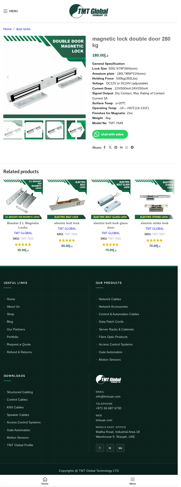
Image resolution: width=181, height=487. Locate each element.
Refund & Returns (19, 352)
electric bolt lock (66, 223)
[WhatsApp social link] (126, 147)
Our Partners (16, 329)
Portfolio (12, 337)
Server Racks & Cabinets (116, 329)
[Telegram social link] (132, 147)
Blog (10, 321)
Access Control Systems (116, 344)
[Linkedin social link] (121, 147)
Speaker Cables (18, 415)
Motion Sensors (110, 359)
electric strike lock (154, 223)
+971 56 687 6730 (108, 408)
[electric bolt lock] (67, 199)
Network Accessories (113, 306)
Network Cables (110, 299)
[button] (7, 77)
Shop (10, 314)
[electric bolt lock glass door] (111, 199)
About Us (13, 306)
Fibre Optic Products (113, 337)
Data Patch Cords (111, 321)
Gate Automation (110, 352)
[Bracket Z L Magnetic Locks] (23, 199)
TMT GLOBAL (23, 233)
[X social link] (110, 147)
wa (120, 448)
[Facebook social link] (104, 147)
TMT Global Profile (20, 445)
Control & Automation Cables (119, 314)
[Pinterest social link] (116, 147)
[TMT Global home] (118, 379)
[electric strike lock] (154, 199)
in (110, 448)
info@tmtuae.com (108, 396)
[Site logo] (89, 11)
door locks (23, 29)
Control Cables (17, 399)
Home (7, 29)
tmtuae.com (104, 420)
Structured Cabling (20, 392)
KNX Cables (15, 407)
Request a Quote (19, 344)
